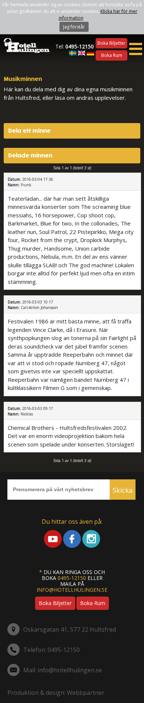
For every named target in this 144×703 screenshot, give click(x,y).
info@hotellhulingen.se (72, 589)
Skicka (123, 490)
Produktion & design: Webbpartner (55, 693)
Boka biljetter (111, 43)
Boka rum (111, 55)
